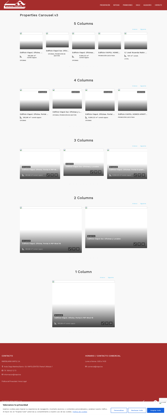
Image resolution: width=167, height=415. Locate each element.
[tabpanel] (31, 46)
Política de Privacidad (9, 381)
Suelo (138, 5)
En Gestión (75, 92)
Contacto (158, 5)
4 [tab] (80, 66)
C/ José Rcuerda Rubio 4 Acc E (138, 52)
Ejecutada (141, 92)
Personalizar (119, 410)
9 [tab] (97, 66)
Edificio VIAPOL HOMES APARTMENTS (115, 52)
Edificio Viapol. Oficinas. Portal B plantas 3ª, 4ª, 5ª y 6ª (109, 114)
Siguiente (143, 29)
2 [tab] (73, 66)
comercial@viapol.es (95, 367)
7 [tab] (90, 66)
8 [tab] (94, 66)
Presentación (105, 5)
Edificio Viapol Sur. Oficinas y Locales (62, 51)
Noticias (116, 5)
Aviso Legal (22, 381)
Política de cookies (80, 412)
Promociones (127, 5)
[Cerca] (163, 403)
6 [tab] (87, 66)
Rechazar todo (137, 410)
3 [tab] (77, 66)
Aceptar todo (155, 410)
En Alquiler (42, 92)
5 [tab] (83, 66)
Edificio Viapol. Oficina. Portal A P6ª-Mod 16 (39, 52)
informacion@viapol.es (12, 374)
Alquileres (147, 5)
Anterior (134, 29)
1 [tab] (70, 66)
